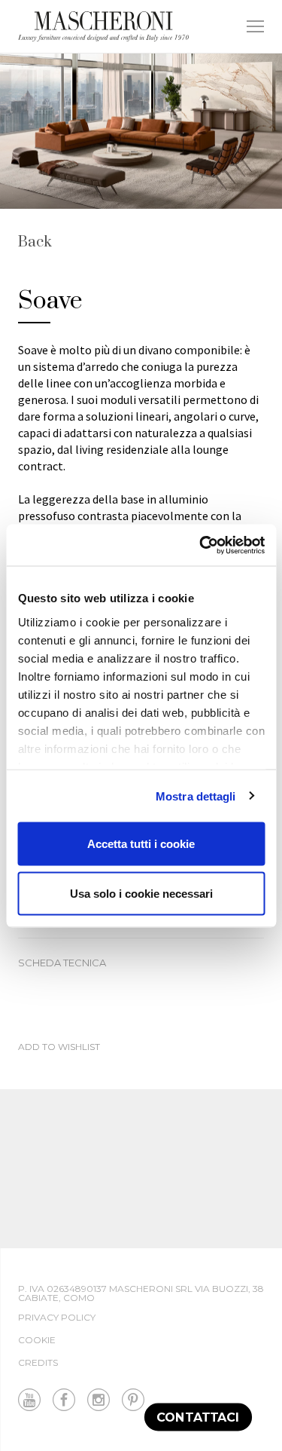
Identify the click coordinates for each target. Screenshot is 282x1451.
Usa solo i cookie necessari (141, 892)
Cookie (37, 1339)
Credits (38, 1362)
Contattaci (198, 1417)
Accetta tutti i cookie (141, 843)
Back (35, 242)
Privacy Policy (57, 1317)
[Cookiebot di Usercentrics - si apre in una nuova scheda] (201, 545)
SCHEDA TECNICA (62, 963)
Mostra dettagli (196, 795)
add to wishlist (59, 1047)
